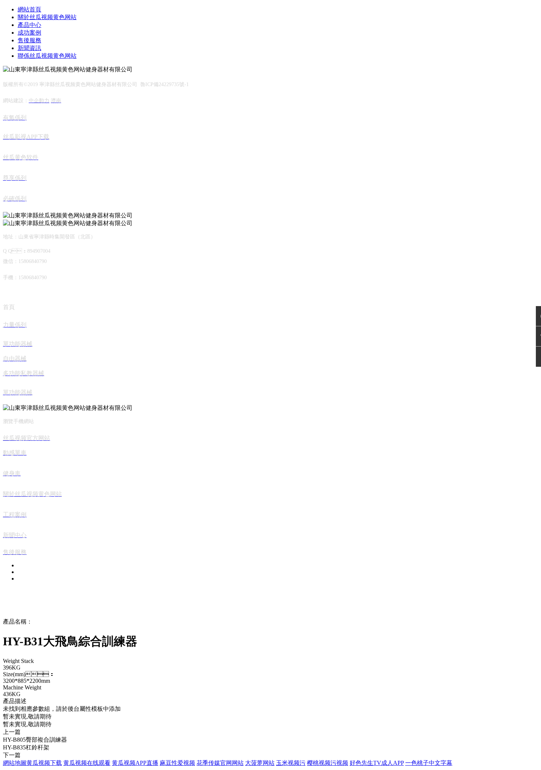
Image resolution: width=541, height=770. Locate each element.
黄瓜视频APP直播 (135, 763)
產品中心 (29, 25)
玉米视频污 (290, 763)
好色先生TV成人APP (377, 763)
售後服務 (29, 40)
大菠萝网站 (260, 763)
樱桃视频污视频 (327, 763)
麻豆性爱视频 (177, 763)
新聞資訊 (29, 48)
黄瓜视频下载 (44, 763)
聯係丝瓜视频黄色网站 (47, 56)
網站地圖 (14, 763)
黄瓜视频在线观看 (86, 763)
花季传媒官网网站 (220, 763)
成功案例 (29, 32)
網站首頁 (29, 9)
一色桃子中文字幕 (428, 763)
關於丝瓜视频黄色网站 (47, 17)
